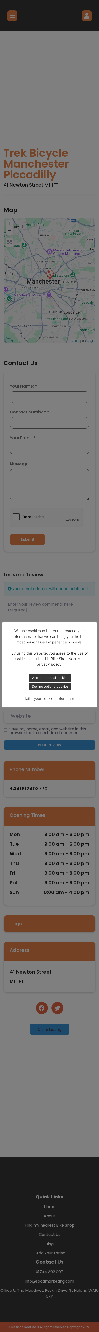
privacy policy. (49, 664)
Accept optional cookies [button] (50, 678)
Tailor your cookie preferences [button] (49, 698)
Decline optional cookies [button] (50, 686)
